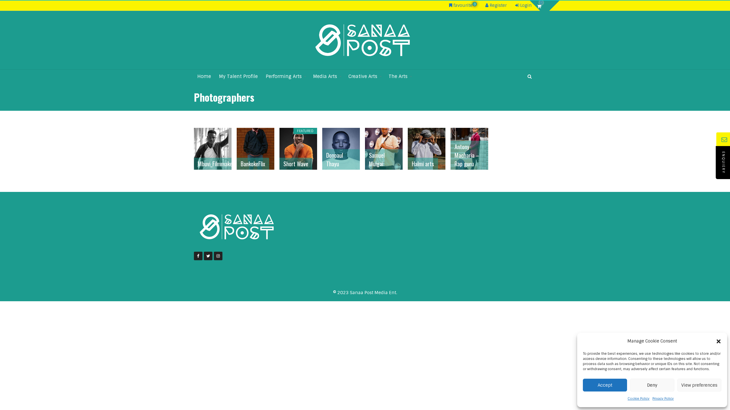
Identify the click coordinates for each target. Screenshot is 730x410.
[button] (718, 341)
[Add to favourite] (226, 164)
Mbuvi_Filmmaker (216, 163)
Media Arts (325, 76)
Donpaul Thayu (334, 159)
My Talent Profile (238, 76)
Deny (652, 385)
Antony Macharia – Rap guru (467, 155)
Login (525, 5)
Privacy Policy (663, 398)
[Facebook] (198, 256)
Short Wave (295, 163)
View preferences (699, 385)
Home (204, 76)
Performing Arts (284, 76)
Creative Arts (362, 76)
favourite (464, 5)
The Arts (398, 76)
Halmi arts (423, 163)
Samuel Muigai (377, 159)
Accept (605, 385)
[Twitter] (208, 256)
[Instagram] (218, 256)
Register (497, 5)
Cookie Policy (639, 398)
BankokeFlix (253, 163)
